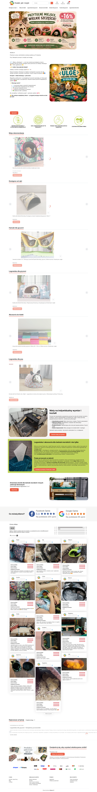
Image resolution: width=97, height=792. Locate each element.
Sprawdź (14, 113)
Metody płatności (33, 779)
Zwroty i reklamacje (33, 784)
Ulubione (72, 782)
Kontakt (31, 780)
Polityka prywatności (54, 780)
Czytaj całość (13, 734)
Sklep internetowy (48, 790)
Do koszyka (16, 221)
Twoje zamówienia (74, 779)
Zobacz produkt (17, 175)
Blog (10, 780)
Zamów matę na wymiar (58, 434)
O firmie (10, 782)
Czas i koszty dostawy (34, 782)
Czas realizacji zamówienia (35, 783)
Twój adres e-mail (53, 751)
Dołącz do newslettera (57, 754)
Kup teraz (14, 489)
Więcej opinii (48, 713)
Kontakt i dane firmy (13, 779)
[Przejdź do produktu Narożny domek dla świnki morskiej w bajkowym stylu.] (29, 152)
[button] (52, 3)
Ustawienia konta (73, 780)
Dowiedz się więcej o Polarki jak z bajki (45, 469)
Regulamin (52, 779)
